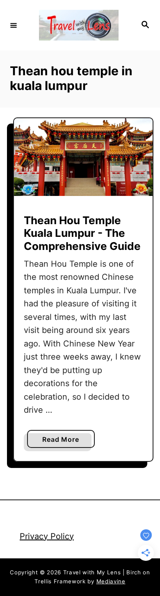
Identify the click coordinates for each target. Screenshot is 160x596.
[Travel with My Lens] (78, 25)
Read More (63, 441)
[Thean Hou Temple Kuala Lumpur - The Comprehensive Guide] (83, 157)
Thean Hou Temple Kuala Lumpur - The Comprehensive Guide (82, 233)
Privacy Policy (47, 536)
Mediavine (111, 581)
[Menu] (13, 25)
